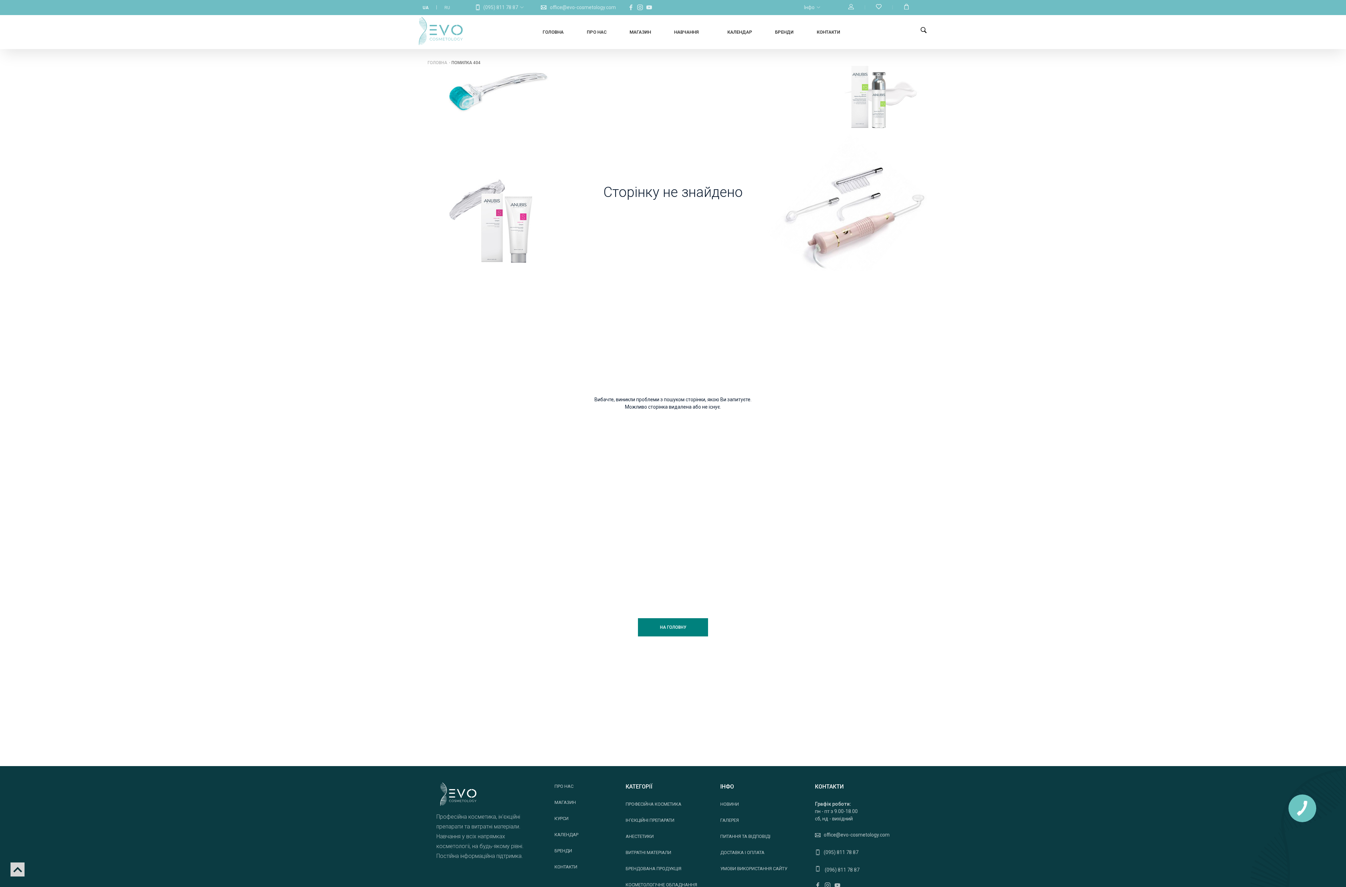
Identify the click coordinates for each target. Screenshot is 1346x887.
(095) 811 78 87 (500, 7)
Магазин (640, 32)
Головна (553, 32)
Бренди (784, 32)
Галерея (729, 820)
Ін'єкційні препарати (650, 820)
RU (447, 7)
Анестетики (640, 836)
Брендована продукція (653, 868)
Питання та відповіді (745, 836)
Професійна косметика (653, 804)
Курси (562, 818)
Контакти (828, 32)
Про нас (597, 32)
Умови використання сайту (753, 868)
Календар (739, 32)
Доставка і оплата (742, 852)
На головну (673, 627)
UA (426, 7)
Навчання (686, 32)
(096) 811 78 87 (841, 870)
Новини (729, 804)
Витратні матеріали (648, 852)
